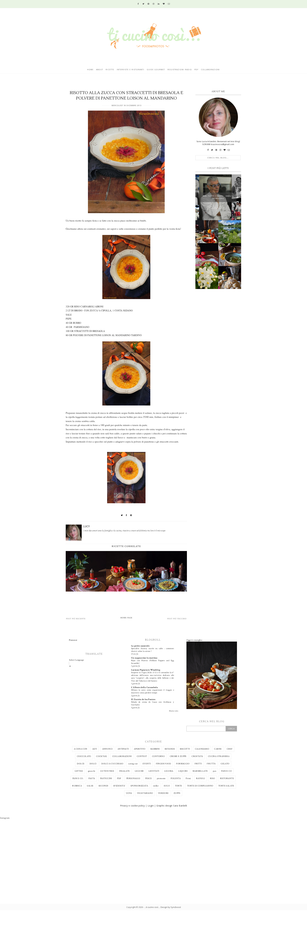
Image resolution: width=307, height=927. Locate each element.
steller (156, 785)
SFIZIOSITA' (119, 785)
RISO (212, 778)
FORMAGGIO (183, 763)
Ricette (110, 69)
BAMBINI (155, 748)
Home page (126, 618)
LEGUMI (139, 771)
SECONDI (103, 785)
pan (214, 771)
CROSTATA (197, 756)
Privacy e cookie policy (132, 805)
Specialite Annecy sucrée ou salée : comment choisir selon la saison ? (152, 650)
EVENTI (147, 763)
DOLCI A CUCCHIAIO (112, 763)
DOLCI (93, 763)
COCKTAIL (101, 756)
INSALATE (124, 771)
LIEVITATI (154, 771)
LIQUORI (183, 771)
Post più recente (76, 619)
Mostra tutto (173, 711)
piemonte (161, 778)
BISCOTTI (185, 748)
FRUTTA (211, 763)
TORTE (178, 785)
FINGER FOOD (163, 763)
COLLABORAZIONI (122, 756)
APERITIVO (140, 748)
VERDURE (163, 793)
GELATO (225, 763)
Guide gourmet (156, 69)
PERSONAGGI (133, 778)
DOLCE (80, 763)
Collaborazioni (210, 69)
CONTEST (142, 756)
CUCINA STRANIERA (218, 756)
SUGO (167, 785)
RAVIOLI (200, 778)
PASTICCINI (106, 778)
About (99, 69)
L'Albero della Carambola (144, 687)
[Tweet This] (122, 515)
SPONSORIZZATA (139, 785)
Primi (188, 778)
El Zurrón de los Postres (143, 699)
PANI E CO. (77, 778)
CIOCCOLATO (84, 756)
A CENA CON (80, 748)
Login (151, 805)
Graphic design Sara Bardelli (171, 805)
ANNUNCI (107, 748)
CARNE (218, 748)
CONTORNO (158, 756)
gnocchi (91, 771)
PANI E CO (226, 771)
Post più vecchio (177, 619)
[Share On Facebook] (126, 515)
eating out (133, 763)
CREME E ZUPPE (178, 756)
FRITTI (198, 763)
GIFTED (79, 771)
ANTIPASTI (123, 748)
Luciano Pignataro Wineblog (145, 669)
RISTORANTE (227, 778)
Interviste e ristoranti (130, 69)
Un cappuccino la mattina (144, 657)
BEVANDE (170, 748)
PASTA (91, 778)
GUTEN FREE (107, 771)
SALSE (90, 785)
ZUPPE (177, 793)
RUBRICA (77, 785)
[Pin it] (131, 515)
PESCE (148, 778)
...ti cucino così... (152, 907)
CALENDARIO (202, 748)
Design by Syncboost (171, 907)
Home (90, 69)
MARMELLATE (200, 771)
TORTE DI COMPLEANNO (200, 785)
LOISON (106, 335)
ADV (94, 748)
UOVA (129, 793)
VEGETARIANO (145, 793)
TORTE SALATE (226, 785)
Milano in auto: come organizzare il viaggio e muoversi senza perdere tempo (152, 691)
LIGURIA (168, 771)
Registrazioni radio (180, 69)
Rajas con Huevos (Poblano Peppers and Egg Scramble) (152, 662)
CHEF (230, 748)
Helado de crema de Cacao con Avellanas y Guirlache (152, 703)
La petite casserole (140, 645)
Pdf (196, 69)
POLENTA (176, 778)
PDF (119, 778)
